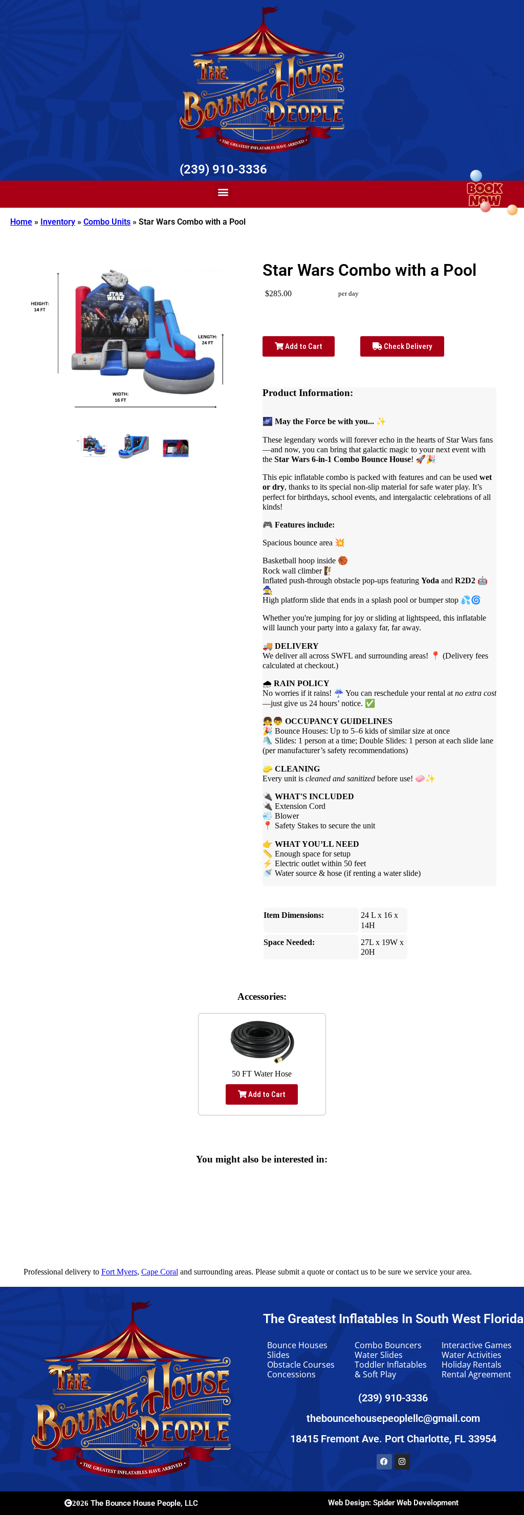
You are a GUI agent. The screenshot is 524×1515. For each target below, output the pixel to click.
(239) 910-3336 (223, 169)
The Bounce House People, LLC (135, 1503)
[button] (223, 191)
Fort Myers (119, 1271)
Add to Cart (302, 346)
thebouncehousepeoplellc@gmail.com (393, 1418)
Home (21, 222)
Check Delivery (407, 346)
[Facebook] (384, 1461)
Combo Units (106, 222)
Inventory (57, 222)
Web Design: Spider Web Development (393, 1502)
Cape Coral (159, 1271)
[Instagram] (402, 1461)
